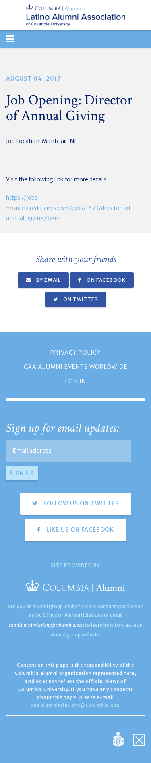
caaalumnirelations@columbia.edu (46, 625)
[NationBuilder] (122, 739)
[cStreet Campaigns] (139, 739)
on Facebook (105, 280)
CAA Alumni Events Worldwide (76, 366)
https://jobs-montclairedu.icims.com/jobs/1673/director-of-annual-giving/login (70, 207)
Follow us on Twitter (80, 503)
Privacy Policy (75, 352)
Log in (75, 381)
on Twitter (80, 299)
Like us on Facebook (79, 529)
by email (48, 280)
